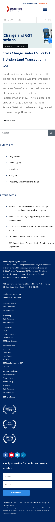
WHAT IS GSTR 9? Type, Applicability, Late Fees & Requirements (30, 218)
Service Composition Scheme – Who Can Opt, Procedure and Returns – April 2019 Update (28, 208)
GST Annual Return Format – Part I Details (27, 236)
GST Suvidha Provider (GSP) (13, 363)
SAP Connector (8, 310)
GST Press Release (10, 341)
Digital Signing (15, 162)
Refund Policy (8, 381)
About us (6, 349)
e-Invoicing (13, 169)
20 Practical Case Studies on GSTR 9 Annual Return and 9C (31, 228)
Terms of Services (9, 375)
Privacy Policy (8, 378)
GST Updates (22, 46)
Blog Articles (9, 46)
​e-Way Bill (13, 175)
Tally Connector (9, 307)
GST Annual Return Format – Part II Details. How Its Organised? (31, 245)
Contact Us (7, 353)
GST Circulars (8, 337)
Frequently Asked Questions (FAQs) (24, 181)
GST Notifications (9, 334)
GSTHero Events (9, 397)
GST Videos (7, 327)
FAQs (5, 331)
